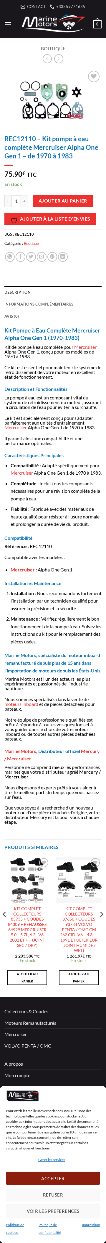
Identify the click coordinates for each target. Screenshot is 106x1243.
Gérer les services (51, 1159)
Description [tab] (17, 292)
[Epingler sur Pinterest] (52, 257)
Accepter (53, 1178)
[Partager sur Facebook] (20, 257)
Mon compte (17, 1075)
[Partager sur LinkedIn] (63, 257)
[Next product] (47, 58)
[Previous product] (58, 58)
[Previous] (4, 926)
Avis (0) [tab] (11, 316)
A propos (13, 1064)
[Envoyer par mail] (42, 257)
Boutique (53, 48)
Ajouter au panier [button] (27, 977)
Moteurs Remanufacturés (30, 1023)
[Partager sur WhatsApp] (10, 257)
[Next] (101, 926)
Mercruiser (85, 347)
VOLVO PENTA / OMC (27, 1045)
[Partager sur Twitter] (31, 257)
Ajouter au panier (63, 200)
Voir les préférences (53, 1211)
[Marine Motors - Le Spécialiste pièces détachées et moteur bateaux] (52, 24)
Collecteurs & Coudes (26, 1011)
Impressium (91, 1225)
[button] (7, 24)
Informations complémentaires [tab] (38, 304)
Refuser (53, 1194)
